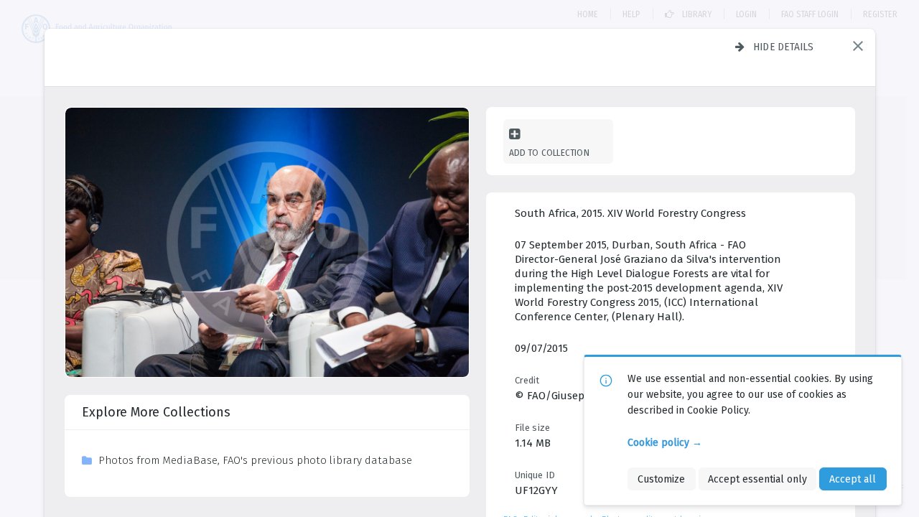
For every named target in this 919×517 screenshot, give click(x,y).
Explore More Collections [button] (156, 412)
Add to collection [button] (549, 152)
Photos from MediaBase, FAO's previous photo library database (255, 460)
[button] (858, 46)
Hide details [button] (783, 46)
